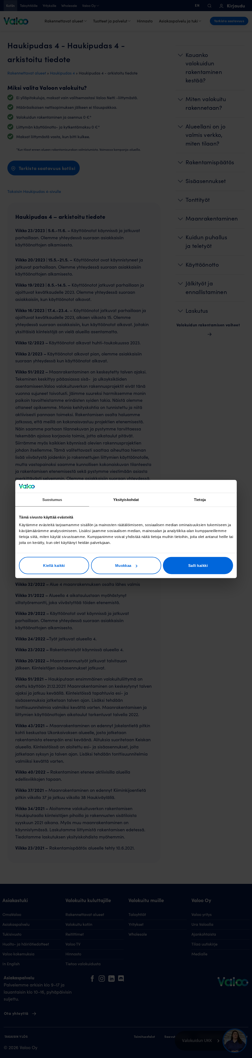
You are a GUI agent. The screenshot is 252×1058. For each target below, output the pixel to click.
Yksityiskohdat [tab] (126, 499)
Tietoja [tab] (200, 499)
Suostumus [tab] (52, 499)
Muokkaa (123, 565)
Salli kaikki (198, 565)
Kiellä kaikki (54, 565)
